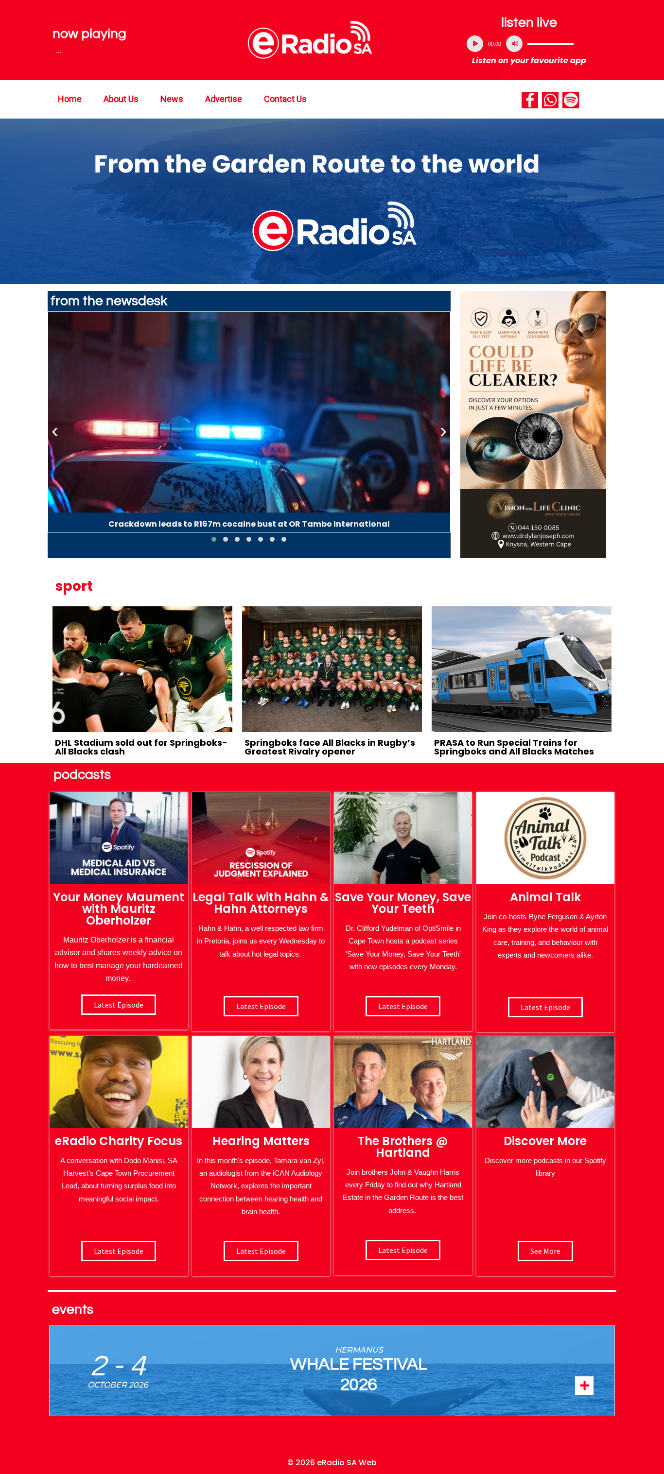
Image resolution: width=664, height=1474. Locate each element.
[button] (214, 539)
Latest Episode (403, 1006)
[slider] (550, 43)
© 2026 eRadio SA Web (332, 1462)
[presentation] (55, 431)
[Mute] (514, 43)
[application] (529, 43)
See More (545, 1251)
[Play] (475, 43)
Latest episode (118, 1005)
